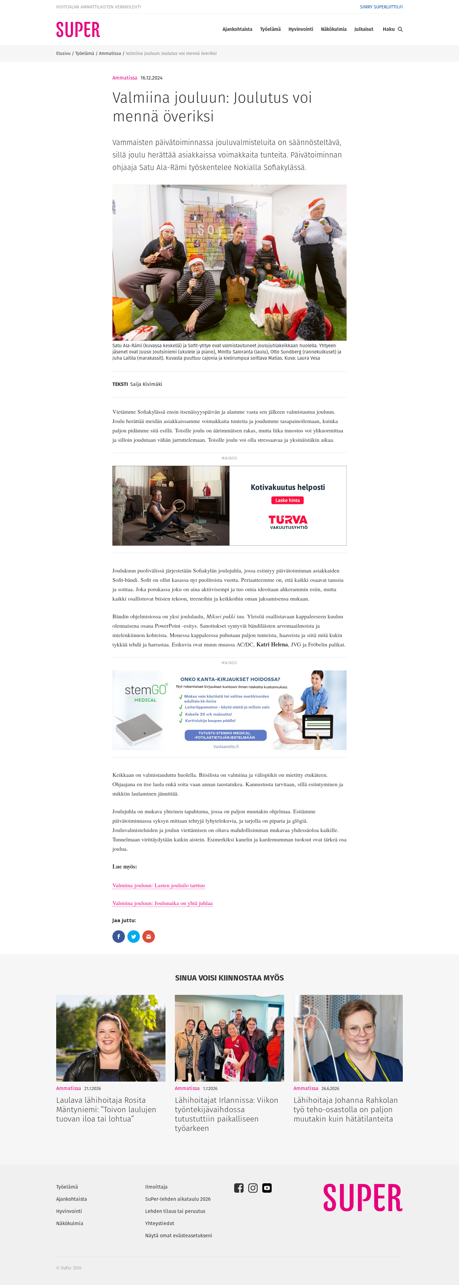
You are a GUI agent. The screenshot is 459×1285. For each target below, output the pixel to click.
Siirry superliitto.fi (381, 7)
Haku (389, 29)
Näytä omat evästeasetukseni (178, 1235)
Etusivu (63, 53)
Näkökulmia (334, 29)
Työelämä (270, 29)
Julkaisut (363, 29)
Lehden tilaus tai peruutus (175, 1211)
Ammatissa (110, 53)
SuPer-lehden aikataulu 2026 (178, 1199)
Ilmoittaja (156, 1186)
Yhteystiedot (159, 1223)
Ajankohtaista (237, 29)
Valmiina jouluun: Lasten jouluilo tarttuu (158, 885)
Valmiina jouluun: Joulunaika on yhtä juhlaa (162, 903)
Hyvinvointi (301, 29)
